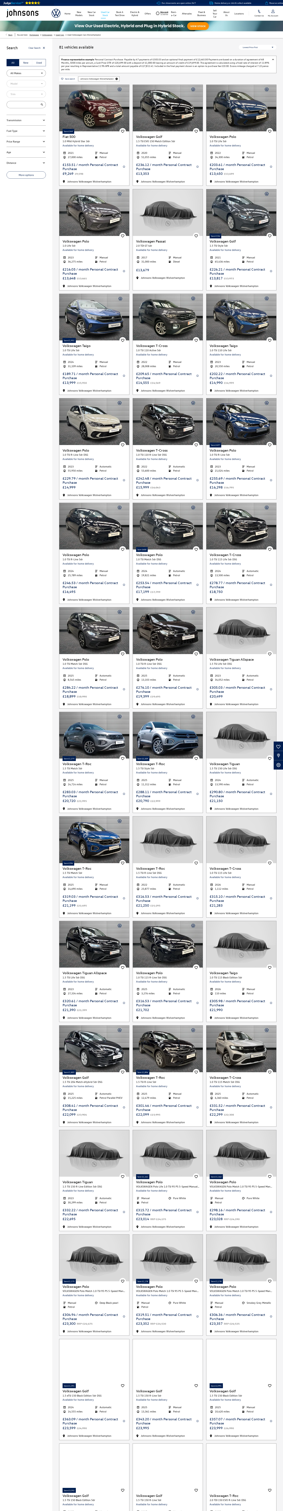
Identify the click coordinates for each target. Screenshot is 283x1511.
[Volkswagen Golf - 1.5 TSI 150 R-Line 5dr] (168, 1362)
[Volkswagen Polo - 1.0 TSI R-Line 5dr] (241, 421)
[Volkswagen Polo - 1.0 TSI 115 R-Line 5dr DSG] (168, 944)
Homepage (34, 34)
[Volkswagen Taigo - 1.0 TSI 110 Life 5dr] (241, 317)
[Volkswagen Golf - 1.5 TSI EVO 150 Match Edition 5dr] (168, 108)
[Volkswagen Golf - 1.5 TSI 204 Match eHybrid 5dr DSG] (94, 1048)
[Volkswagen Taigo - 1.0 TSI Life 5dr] (94, 317)
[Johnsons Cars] (22, 13)
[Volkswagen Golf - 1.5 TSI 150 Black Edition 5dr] (241, 1362)
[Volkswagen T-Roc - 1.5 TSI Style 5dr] (168, 735)
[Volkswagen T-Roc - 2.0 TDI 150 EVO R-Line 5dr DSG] (241, 1467)
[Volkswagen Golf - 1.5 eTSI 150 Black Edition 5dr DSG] (94, 1362)
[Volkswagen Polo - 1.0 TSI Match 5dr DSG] (168, 526)
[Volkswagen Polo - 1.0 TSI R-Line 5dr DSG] (94, 421)
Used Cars (60, 34)
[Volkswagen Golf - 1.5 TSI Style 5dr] (241, 212)
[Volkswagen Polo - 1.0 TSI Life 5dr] (241, 108)
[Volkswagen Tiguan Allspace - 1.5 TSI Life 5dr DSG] (94, 944)
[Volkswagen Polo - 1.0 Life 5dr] (94, 212)
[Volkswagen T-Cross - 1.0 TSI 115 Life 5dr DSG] (241, 526)
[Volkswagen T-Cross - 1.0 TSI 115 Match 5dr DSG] (241, 1048)
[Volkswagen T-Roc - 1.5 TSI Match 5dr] (94, 735)
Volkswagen (47, 34)
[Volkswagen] (56, 13)
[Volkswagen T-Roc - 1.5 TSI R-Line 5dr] (168, 1048)
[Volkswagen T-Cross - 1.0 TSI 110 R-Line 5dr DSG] (168, 421)
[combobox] (26, 73)
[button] (117, 79)
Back (10, 34)
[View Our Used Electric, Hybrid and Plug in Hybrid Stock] (141, 26)
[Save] (122, 131)
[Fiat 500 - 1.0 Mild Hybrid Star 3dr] (94, 108)
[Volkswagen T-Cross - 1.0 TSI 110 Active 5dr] (168, 317)
